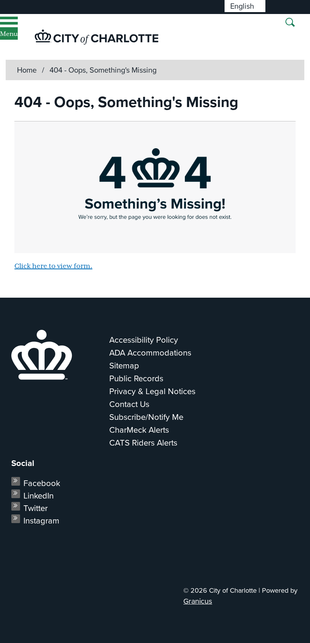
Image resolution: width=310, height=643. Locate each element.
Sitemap (124, 365)
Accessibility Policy (143, 340)
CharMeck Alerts (139, 430)
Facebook (41, 483)
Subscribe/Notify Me (146, 417)
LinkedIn (38, 495)
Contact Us (129, 404)
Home (27, 70)
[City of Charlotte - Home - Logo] (96, 37)
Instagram (41, 520)
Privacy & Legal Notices (152, 391)
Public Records (136, 378)
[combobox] (245, 6)
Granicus (197, 601)
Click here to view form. (53, 266)
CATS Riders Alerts (143, 442)
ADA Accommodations (150, 352)
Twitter (35, 508)
